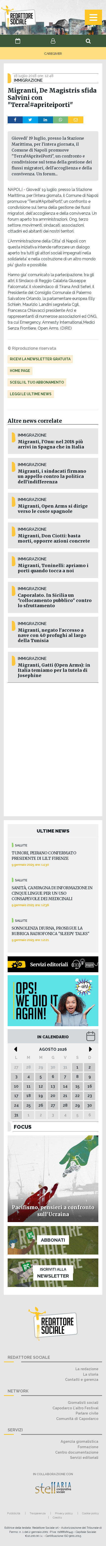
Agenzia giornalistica (79, 1441)
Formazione (88, 1447)
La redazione (86, 1369)
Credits (57, 1517)
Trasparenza (38, 1513)
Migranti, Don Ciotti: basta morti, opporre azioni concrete (54, 538)
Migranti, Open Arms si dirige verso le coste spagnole (53, 508)
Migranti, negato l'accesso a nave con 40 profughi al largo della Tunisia (52, 635)
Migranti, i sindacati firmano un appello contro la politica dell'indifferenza (52, 476)
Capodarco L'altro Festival (75, 1408)
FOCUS (23, 1127)
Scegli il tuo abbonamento (37, 382)
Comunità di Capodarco (77, 1418)
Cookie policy (90, 1513)
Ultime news (53, 831)
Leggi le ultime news (31, 394)
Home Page (20, 371)
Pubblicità (13, 1513)
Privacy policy (64, 1513)
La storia (90, 1374)
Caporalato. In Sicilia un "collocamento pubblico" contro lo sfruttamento (55, 600)
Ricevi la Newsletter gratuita (40, 359)
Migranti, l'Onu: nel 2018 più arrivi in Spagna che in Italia (51, 444)
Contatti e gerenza (81, 1379)
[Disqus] (53, 749)
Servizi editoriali (84, 1457)
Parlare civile (87, 1413)
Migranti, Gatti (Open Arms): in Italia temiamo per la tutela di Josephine (54, 670)
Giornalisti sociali (83, 1402)
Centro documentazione (76, 1452)
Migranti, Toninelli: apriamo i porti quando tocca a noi (53, 568)
